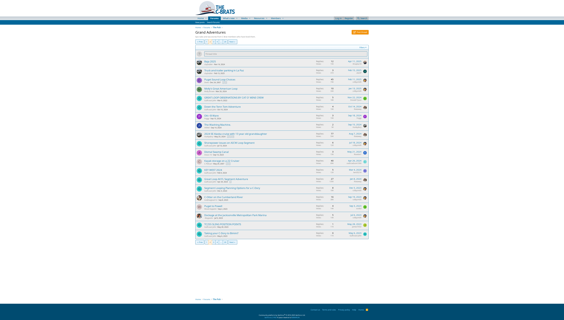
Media (244, 18)
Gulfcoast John (210, 100)
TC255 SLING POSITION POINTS (222, 224)
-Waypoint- (208, 218)
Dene (206, 82)
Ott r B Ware (211, 115)
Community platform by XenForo (282, 315)
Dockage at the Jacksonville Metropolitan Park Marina (235, 215)
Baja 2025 (210, 61)
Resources (259, 18)
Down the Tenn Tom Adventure (222, 106)
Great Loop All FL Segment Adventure (226, 179)
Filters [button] (362, 47)
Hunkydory (357, 127)
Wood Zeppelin (210, 209)
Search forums (213, 22)
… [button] (221, 41)
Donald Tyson (355, 100)
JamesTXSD (356, 226)
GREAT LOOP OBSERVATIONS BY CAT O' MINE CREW (234, 97)
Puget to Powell (213, 206)
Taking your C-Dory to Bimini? (221, 233)
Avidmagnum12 (210, 200)
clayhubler (208, 64)
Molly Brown (209, 91)
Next (231, 41)
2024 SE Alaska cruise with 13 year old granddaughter (235, 133)
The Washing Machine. (217, 124)
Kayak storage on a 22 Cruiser (221, 160)
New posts (200, 22)
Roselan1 (357, 154)
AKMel (207, 127)
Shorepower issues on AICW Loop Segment (229, 142)
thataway (357, 109)
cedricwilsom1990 (354, 163)
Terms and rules (329, 309)
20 (225, 41)
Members (276, 18)
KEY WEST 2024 (213, 170)
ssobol (358, 208)
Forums (214, 18)
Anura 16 (208, 155)
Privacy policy (344, 309)
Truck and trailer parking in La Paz (224, 70)
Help (354, 309)
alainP (358, 73)
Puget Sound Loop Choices (219, 79)
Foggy (206, 118)
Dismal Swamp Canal (216, 152)
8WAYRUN (295, 317)
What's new (229, 18)
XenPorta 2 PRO (271, 317)
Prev (201, 41)
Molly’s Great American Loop (220, 88)
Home (201, 18)
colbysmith (357, 82)
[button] (206, 18)
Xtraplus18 (357, 64)
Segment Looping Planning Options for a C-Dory (232, 188)
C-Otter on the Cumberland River (223, 197)
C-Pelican (208, 163)
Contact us (315, 309)
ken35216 (357, 172)
